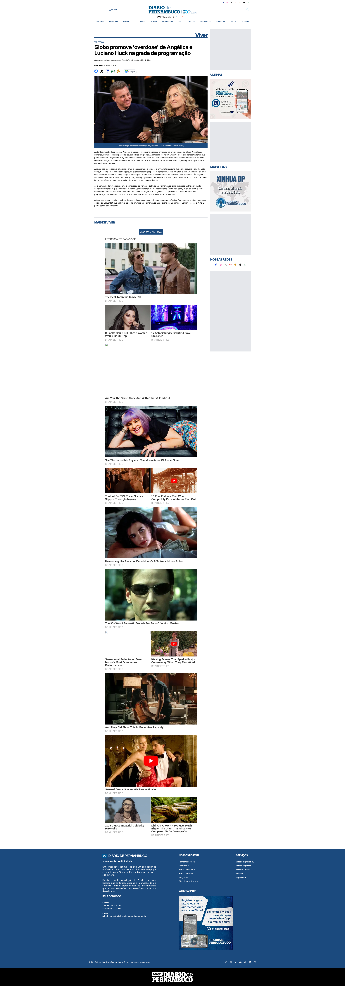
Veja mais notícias (151, 232)
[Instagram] (227, 2)
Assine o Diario (243, 869)
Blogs (219, 22)
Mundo (154, 22)
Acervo (245, 22)
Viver (180, 22)
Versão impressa (243, 865)
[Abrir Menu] (110, 9)
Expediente (241, 877)
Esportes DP (128, 22)
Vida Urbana (167, 22)
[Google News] (244, 2)
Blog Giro (183, 877)
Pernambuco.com (187, 862)
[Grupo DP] (172, 977)
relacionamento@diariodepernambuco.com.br (124, 916)
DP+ (190, 22)
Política (100, 22)
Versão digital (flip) (245, 862)
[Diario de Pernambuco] (172, 10)
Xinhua (233, 22)
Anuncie (239, 873)
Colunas (204, 22)
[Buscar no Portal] (247, 9)
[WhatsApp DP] (248, 2)
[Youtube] (235, 2)
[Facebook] (224, 2)
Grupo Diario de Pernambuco (109, 962)
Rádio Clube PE (186, 873)
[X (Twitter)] (231, 2)
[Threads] (240, 2)
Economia (113, 22)
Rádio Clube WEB (187, 869)
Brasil (142, 22)
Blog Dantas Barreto (188, 881)
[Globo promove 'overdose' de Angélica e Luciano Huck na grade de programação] (96, 71)
